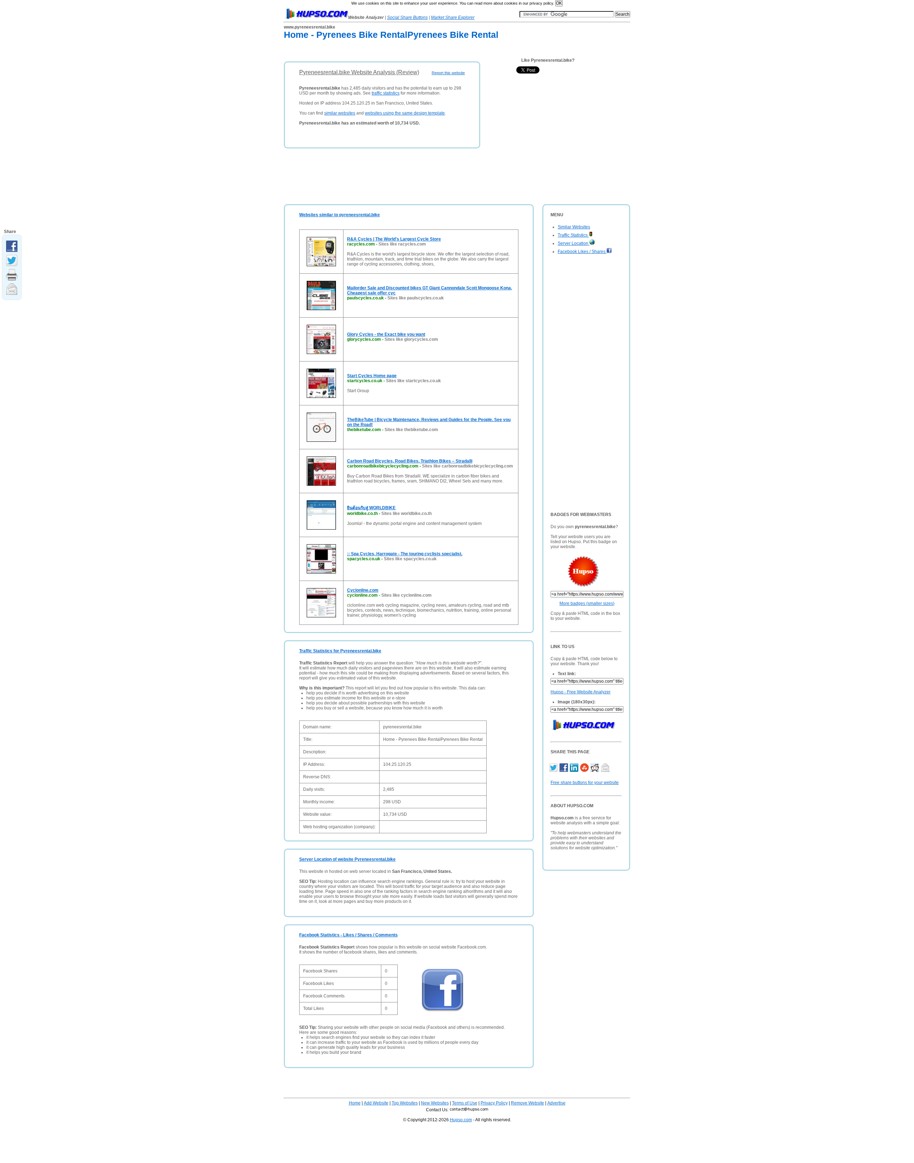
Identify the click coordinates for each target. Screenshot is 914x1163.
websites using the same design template (405, 113)
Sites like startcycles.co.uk (413, 380)
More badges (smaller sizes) (586, 603)
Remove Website (527, 1103)
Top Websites (405, 1103)
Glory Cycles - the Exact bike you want (386, 334)
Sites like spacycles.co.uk (410, 558)
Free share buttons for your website (585, 782)
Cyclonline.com (362, 590)
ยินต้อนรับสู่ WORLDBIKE (371, 507)
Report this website (448, 73)
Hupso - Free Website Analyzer (581, 691)
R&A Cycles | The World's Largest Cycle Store (394, 239)
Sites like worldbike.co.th (406, 513)
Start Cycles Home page (372, 375)
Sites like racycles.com (402, 244)
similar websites (339, 113)
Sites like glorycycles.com (411, 339)
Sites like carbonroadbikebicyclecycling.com (467, 466)
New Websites (435, 1103)
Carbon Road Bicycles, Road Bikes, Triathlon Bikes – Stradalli (409, 461)
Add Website (376, 1103)
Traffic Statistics (573, 235)
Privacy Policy (494, 1103)
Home (355, 1103)
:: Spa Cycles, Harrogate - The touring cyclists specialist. (404, 553)
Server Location (573, 243)
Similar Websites (574, 226)
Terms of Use (464, 1103)
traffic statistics (386, 93)
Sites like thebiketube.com (411, 429)
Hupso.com (461, 1119)
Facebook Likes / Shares (582, 251)
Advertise (556, 1103)
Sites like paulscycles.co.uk (415, 297)
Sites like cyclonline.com (406, 595)
